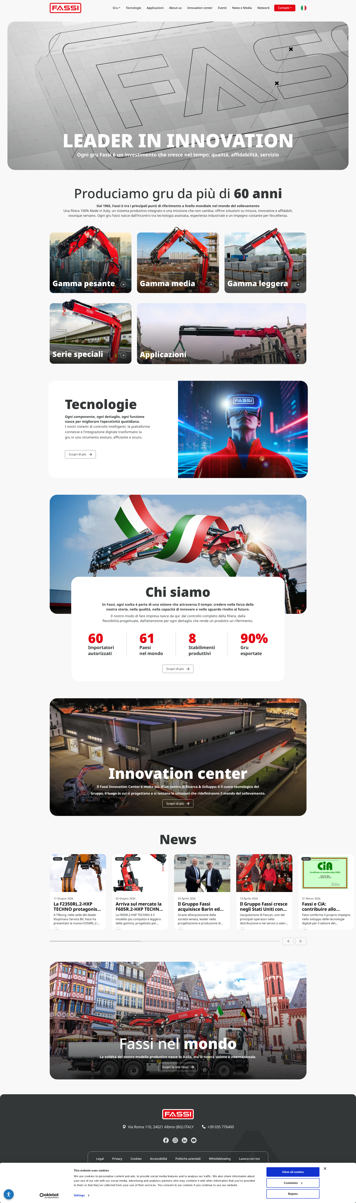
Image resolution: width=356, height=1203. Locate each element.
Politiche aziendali (188, 1158)
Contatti (283, 8)
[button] (9, 1194)
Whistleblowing (220, 1158)
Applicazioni (155, 8)
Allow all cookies (293, 1171)
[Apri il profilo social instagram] (175, 1140)
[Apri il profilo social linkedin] (184, 1140)
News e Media (242, 8)
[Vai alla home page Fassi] (65, 8)
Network (263, 8)
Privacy (117, 1158)
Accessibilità (158, 1158)
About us (175, 8)
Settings (79, 1195)
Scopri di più (77, 454)
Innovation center (199, 8)
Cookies (136, 1158)
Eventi (222, 8)
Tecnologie (133, 8)
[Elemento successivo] (300, 941)
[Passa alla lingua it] (303, 8)
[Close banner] (325, 1168)
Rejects (293, 1193)
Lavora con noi (249, 1158)
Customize (291, 1182)
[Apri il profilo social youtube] (194, 1140)
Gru (115, 8)
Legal (100, 1158)
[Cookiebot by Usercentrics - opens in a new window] (49, 1196)
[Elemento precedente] (288, 941)
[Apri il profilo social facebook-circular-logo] (166, 1140)
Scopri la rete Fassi (175, 1067)
